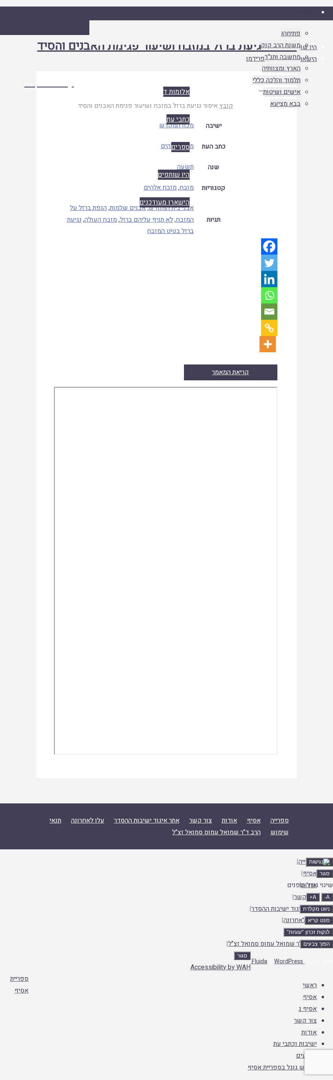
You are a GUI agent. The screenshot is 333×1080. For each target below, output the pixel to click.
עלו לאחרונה (87, 820)
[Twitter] (269, 263)
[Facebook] (269, 246)
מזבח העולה (100, 220)
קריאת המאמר (230, 372)
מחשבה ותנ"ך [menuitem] (283, 57)
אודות (229, 820)
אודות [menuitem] (309, 1032)
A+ (312, 897)
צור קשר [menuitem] (305, 1020)
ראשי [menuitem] (310, 985)
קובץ (226, 106)
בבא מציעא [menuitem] (285, 104)
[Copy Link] (269, 328)
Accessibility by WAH (220, 967)
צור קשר (200, 820)
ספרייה (279, 820)
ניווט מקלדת (316, 909)
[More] (267, 344)
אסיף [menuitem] (310, 997)
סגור (325, 874)
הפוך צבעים (316, 944)
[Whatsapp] (269, 295)
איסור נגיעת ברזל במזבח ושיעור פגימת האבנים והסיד (167, 46)
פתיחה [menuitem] (292, 33)
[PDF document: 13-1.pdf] (165, 571)
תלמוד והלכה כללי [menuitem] (277, 80)
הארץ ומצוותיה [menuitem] (281, 68)
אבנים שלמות (128, 208)
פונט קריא (319, 920)
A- (327, 897)
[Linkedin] (269, 279)
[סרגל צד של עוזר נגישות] (319, 861)
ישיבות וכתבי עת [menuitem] (295, 1044)
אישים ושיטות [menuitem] (282, 92)
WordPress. (277, 961)
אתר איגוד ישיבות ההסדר (146, 820)
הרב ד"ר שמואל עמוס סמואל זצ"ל (216, 832)
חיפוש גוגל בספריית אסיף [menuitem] (282, 1067)
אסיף (254, 820)
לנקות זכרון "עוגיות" (308, 932)
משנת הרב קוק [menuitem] (281, 45)
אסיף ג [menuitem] (307, 1009)
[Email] (269, 311)
